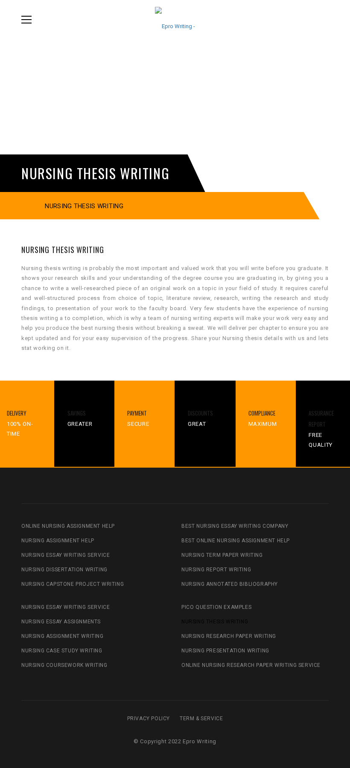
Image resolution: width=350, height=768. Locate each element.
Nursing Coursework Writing (64, 665)
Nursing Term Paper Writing (222, 555)
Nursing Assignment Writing (62, 636)
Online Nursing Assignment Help (68, 526)
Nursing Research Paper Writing (228, 636)
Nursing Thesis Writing (214, 622)
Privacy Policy (148, 718)
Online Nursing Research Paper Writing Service (251, 665)
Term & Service (201, 718)
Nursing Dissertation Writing (64, 570)
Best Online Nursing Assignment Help (235, 541)
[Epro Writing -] (175, 19)
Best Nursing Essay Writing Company (234, 526)
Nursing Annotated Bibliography (229, 584)
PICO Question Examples (216, 607)
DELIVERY (16, 413)
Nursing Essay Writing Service (65, 555)
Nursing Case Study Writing (61, 651)
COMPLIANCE (261, 413)
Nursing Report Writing (216, 570)
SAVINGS (76, 413)
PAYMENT (137, 413)
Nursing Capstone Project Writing (72, 584)
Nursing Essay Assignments (61, 622)
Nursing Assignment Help (57, 541)
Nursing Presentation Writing (225, 651)
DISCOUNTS (200, 413)
